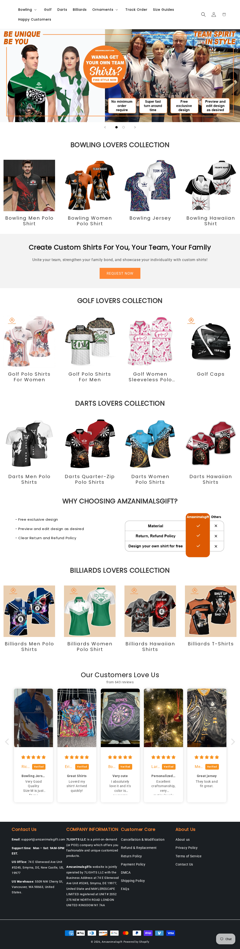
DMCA (126, 872)
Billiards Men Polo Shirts (29, 646)
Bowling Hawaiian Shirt (210, 220)
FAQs (125, 889)
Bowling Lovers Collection (120, 144)
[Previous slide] (105, 127)
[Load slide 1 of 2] (116, 127)
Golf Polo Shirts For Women (29, 376)
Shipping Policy (133, 881)
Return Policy (131, 856)
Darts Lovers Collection (120, 403)
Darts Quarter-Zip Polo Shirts (90, 479)
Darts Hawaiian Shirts (210, 479)
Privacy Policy (187, 848)
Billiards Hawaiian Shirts (150, 646)
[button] (28, 10)
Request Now (120, 273)
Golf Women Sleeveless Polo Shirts (150, 376)
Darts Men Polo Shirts (29, 479)
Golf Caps (211, 374)
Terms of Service (189, 856)
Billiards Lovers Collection (120, 570)
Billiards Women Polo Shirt (89, 646)
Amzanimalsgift (112, 941)
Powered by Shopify (136, 941)
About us (183, 839)
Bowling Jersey (150, 218)
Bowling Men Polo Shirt (29, 220)
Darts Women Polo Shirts (150, 479)
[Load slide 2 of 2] (123, 127)
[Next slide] (135, 127)
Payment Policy (133, 864)
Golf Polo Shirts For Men (89, 376)
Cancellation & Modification (143, 839)
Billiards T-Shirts (211, 644)
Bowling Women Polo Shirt (90, 220)
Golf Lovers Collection (120, 300)
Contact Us (184, 864)
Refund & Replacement (139, 848)
